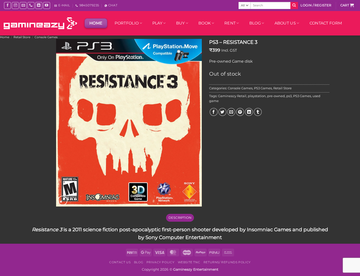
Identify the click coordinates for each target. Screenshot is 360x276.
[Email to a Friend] (231, 112)
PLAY (157, 23)
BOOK (204, 23)
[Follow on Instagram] (15, 5)
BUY (180, 23)
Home (4, 37)
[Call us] (31, 5)
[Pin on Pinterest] (240, 112)
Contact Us (120, 262)
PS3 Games (263, 88)
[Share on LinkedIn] (249, 112)
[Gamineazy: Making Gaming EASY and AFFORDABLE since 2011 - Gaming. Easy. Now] (40, 23)
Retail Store (21, 37)
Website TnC (189, 262)
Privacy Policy (160, 262)
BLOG (255, 23)
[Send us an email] (23, 5)
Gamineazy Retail (232, 96)
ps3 (289, 96)
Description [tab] (180, 217)
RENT (230, 23)
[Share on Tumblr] (258, 112)
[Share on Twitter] (222, 112)
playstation (257, 96)
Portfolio (127, 23)
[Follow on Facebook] (7, 5)
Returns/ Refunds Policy (227, 262)
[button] (315, 5)
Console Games (46, 37)
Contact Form (326, 23)
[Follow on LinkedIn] (38, 5)
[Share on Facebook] (214, 112)
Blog (138, 262)
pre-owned (276, 96)
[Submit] (294, 5)
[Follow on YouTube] (46, 5)
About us (285, 23)
